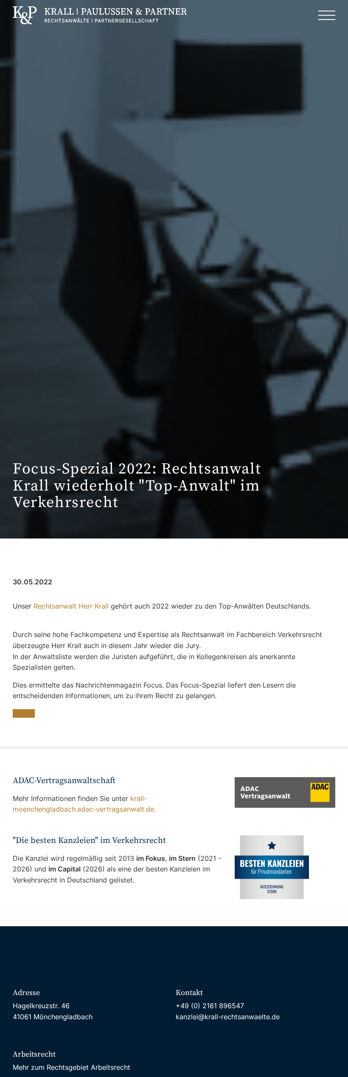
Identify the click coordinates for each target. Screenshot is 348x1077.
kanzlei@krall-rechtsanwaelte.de (228, 1016)
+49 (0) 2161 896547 (210, 1005)
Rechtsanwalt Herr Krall (71, 606)
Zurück (24, 713)
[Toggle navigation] (326, 15)
